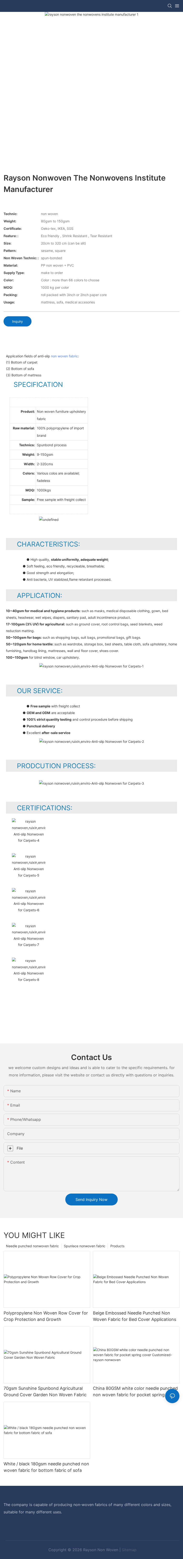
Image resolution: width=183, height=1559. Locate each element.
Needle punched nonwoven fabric (32, 1246)
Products (117, 1246)
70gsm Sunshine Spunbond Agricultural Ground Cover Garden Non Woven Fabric (45, 1391)
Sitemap (129, 1549)
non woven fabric (64, 356)
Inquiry (17, 321)
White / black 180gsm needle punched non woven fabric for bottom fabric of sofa (46, 1467)
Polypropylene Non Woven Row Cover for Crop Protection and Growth (46, 1316)
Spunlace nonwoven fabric (84, 1246)
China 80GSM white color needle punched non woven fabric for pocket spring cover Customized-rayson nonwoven (135, 1392)
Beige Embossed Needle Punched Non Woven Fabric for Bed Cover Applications (134, 1316)
